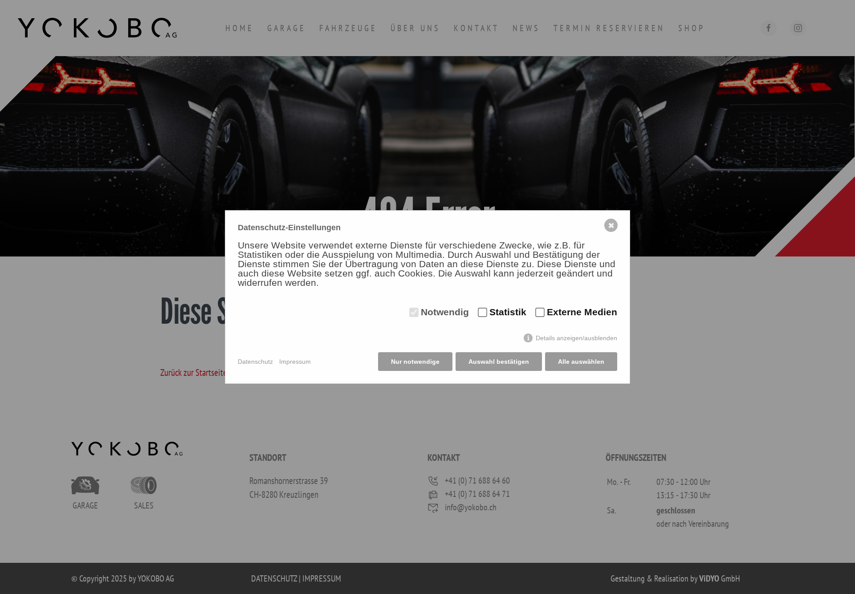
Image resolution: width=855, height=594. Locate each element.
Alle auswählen (581, 361)
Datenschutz (255, 361)
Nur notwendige (415, 361)
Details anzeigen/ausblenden (576, 338)
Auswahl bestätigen (498, 361)
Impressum (295, 361)
